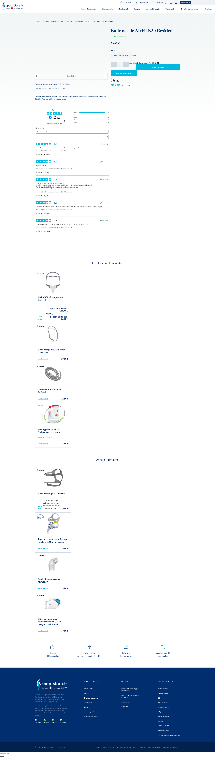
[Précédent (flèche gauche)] (1, 756)
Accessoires (88, 702)
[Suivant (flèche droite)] (3, 756)
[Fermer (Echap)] (8, 753)
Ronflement (123, 8)
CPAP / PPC (88, 689)
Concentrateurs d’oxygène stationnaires (130, 690)
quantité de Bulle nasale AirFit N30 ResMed (144, 63)
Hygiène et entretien (91, 698)
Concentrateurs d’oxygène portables (130, 696)
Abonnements (107, 8)
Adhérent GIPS (163, 730)
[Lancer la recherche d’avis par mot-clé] (107, 137)
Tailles (113, 50)
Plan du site (142, 747)
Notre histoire (163, 689)
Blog (159, 698)
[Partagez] (5, 753)
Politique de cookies (108, 747)
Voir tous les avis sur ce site (54, 123)
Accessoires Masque (82, 21)
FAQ (159, 712)
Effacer (134, 55)
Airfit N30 (61, 84)
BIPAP (86, 707)
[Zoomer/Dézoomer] (1, 753)
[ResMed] (115, 79)
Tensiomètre (170, 8)
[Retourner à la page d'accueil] (12, 6)
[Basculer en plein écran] (3, 753)
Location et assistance (190, 8)
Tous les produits (90, 712)
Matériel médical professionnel (169, 735)
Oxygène (137, 8)
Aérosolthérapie (153, 8)
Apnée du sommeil (88, 8)
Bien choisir (159, 3)
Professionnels (185, 3)
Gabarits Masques (90, 716)
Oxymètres (125, 706)
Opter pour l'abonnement (123, 73)
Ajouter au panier (158, 67)
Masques (70, 21)
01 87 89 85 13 (163, 726)
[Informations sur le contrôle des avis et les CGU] (64, 121)
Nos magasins (163, 693)
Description (71, 76)
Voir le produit (40, 317)
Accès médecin (163, 716)
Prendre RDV (144, 3)
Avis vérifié (105, 144)
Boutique (46, 21)
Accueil (37, 21)
